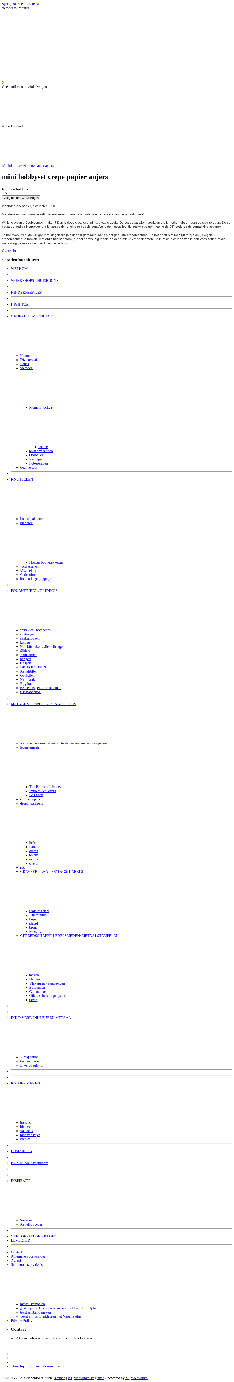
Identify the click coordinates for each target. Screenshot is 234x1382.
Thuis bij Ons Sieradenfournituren (35, 1366)
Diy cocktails (29, 360)
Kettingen (36, 459)
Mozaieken (28, 570)
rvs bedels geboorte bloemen (40, 688)
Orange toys (29, 467)
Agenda (16, 1260)
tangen (34, 975)
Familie (34, 847)
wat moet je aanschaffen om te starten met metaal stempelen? (63, 743)
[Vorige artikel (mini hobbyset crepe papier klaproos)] (117, 106)
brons (33, 927)
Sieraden (26, 368)
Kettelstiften (28, 671)
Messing (35, 931)
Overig (34, 1000)
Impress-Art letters (42, 791)
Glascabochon (30, 692)
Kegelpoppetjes (31, 1224)
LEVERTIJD (20, 1240)
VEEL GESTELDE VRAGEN (34, 1236)
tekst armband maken (35, 1312)
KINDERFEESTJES (26, 292)
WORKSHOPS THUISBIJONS (34, 280)
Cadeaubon (28, 575)
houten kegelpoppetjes (36, 579)
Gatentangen (38, 991)
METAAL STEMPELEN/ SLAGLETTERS (43, 704)
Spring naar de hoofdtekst (20, 4)
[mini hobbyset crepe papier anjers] (28, 165)
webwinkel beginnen (89, 1378)
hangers (25, 659)
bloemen (26, 1127)
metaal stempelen (32, 1304)
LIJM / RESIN (21, 1151)
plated (33, 923)
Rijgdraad (27, 684)
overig (33, 863)
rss (70, 1378)
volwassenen (29, 566)
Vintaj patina (29, 1057)
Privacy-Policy (21, 1320)
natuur (33, 859)
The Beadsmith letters (45, 787)
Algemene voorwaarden (28, 1256)
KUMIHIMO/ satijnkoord (29, 1163)
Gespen (25, 663)
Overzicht (9, 251)
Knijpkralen (28, 679)
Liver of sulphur (31, 1065)
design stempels (31, 803)
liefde (33, 843)
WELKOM (19, 269)
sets (22, 867)
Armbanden (28, 655)
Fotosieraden (38, 463)
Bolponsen (37, 987)
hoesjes (25, 1123)
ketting (25, 642)
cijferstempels (30, 799)
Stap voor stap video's (27, 1265)
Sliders (25, 651)
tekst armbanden (41, 451)
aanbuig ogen (30, 638)
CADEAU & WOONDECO (32, 316)
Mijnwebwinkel (136, 1378)
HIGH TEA (20, 304)
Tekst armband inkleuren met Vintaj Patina (50, 1316)
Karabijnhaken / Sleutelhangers (42, 647)
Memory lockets (41, 407)
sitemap (59, 1378)
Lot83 (24, 364)
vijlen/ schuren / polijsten (47, 996)
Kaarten (26, 356)
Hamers (34, 979)
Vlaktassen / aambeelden (47, 983)
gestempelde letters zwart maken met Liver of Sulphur (59, 1308)
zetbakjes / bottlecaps (35, 630)
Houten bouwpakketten (46, 562)
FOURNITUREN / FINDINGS (34, 591)
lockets (43, 447)
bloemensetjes (30, 1135)
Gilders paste (29, 1061)
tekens (33, 855)
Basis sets (36, 795)
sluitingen (27, 634)
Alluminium (38, 915)
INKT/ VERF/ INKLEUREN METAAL (41, 1018)
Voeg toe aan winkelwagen (21, 198)
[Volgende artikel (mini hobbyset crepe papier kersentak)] (117, 146)
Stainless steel (39, 911)
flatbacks (26, 1131)
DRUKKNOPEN (33, 667)
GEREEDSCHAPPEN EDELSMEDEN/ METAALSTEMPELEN (69, 936)
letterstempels (30, 747)
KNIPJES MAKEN (25, 1083)
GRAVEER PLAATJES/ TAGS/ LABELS (51, 871)
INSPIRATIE (21, 1181)
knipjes (25, 1139)
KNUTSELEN (22, 479)
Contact (16, 1252)
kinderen (26, 523)
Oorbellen (36, 455)
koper (33, 919)
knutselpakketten (32, 519)
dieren (33, 851)
